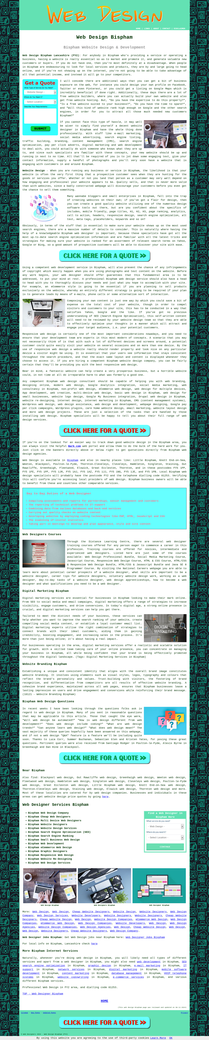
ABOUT (156, 28)
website (103, 108)
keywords (122, 219)
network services (71, 969)
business (141, 371)
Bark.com (74, 446)
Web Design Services (52, 915)
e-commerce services (128, 977)
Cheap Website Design (56, 919)
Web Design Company (124, 931)
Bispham (72, 460)
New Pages (35, 1013)
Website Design (33, 170)
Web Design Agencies (95, 927)
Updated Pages (49, 1013)
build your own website (153, 96)
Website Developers (86, 915)
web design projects (54, 412)
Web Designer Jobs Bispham (145, 937)
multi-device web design (92, 392)
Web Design (30, 460)
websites (93, 200)
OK (170, 1038)
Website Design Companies (113, 919)
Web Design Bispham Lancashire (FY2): (51, 55)
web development (149, 961)
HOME (138, 28)
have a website (160, 160)
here (105, 796)
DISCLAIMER (179, 28)
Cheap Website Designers (90, 911)
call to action (78, 215)
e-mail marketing (147, 965)
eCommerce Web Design (151, 919)
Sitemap (24, 1013)
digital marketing (123, 969)
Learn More (158, 1038)
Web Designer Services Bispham (55, 805)
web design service (133, 279)
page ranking (158, 211)
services (111, 483)
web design (68, 381)
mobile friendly (94, 211)
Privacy (184, 1013)
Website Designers (153, 911)
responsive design (120, 215)
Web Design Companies (95, 923)
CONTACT (166, 28)
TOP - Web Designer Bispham (42, 993)
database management (126, 973)
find (34, 777)
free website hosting (82, 100)
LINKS (147, 28)
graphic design (99, 965)
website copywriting (73, 977)
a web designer (72, 961)
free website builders (77, 96)
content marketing (75, 973)
